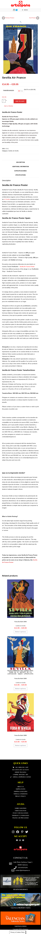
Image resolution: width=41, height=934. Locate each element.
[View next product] (37, 18)
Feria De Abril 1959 (20, 735)
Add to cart (20, 101)
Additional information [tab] (20, 166)
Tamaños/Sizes (8, 90)
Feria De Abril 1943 (20, 621)
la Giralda (7, 199)
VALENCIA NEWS (20, 926)
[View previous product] (3, 18)
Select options (20, 631)
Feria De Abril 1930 (20, 678)
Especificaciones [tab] (20, 171)
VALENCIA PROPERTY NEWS (20, 908)
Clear (21, 91)
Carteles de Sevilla (13, 151)
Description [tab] (20, 162)
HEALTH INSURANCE (20, 889)
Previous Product (9, 18)
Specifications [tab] (20, 175)
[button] (20, 22)
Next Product (32, 18)
